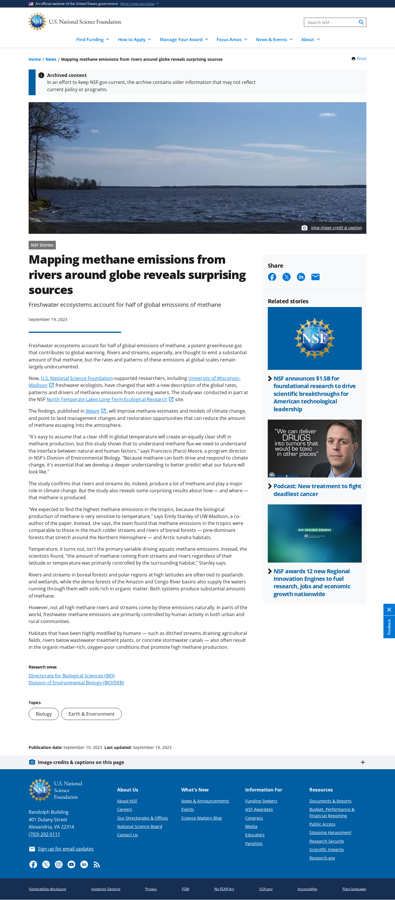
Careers (124, 809)
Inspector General (105, 888)
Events (187, 809)
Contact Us (127, 834)
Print (361, 58)
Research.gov (322, 858)
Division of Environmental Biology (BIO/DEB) (76, 682)
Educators (255, 834)
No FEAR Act (224, 888)
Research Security (326, 841)
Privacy (151, 888)
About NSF (127, 801)
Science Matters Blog (201, 818)
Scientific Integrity (326, 849)
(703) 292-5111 (44, 834)
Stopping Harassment (330, 832)
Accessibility (307, 888)
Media (251, 826)
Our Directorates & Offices (142, 818)
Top (382, 725)
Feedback (389, 627)
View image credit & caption (336, 227)
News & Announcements (205, 801)
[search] (361, 22)
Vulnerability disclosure (47, 888)
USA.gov (266, 888)
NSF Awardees (259, 809)
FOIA (185, 888)
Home (35, 59)
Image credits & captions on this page (81, 762)
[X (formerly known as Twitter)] (46, 864)
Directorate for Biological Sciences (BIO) (72, 676)
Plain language (354, 888)
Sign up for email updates (66, 849)
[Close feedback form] (389, 610)
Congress (254, 818)
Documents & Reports (330, 801)
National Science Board (139, 826)
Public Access (322, 824)
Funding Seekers (261, 801)
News (50, 59)
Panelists (254, 843)
